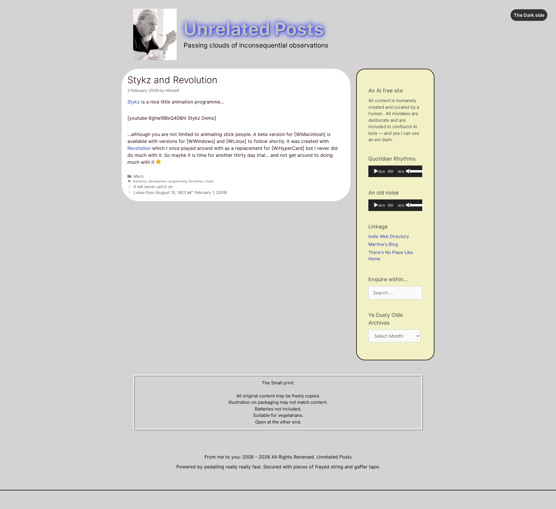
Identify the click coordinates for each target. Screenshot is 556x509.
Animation (140, 181)
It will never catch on (153, 186)
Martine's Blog (383, 244)
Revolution (139, 148)
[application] (395, 171)
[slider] (414, 171)
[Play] (375, 171)
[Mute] (408, 171)
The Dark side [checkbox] (529, 15)
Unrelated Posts (254, 29)
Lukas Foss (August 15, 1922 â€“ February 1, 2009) (180, 192)
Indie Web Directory (388, 236)
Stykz (133, 102)
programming (178, 181)
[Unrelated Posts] (155, 34)
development (158, 181)
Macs (138, 176)
